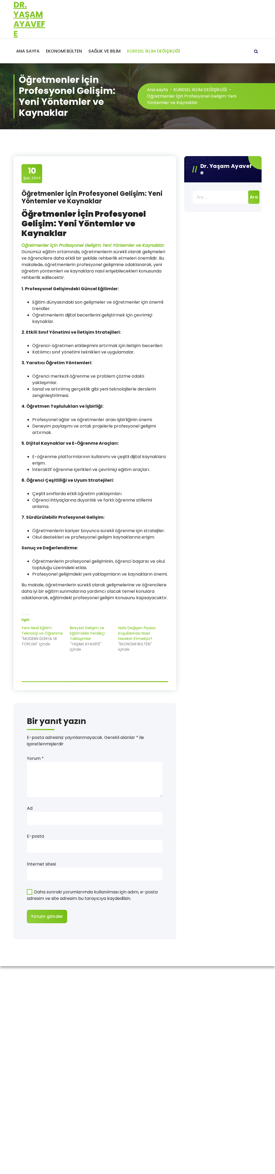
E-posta (35, 836)
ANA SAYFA (27, 51)
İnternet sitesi (41, 864)
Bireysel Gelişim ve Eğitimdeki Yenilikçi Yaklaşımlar (87, 633)
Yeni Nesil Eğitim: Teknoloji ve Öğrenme (42, 630)
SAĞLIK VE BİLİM (104, 51)
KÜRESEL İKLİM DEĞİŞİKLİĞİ (153, 51)
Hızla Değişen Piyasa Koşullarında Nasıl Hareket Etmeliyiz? (136, 633)
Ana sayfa (157, 90)
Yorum (35, 758)
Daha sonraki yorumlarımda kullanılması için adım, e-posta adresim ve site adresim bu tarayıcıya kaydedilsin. (92, 895)
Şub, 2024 (32, 173)
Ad (29, 808)
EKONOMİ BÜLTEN (64, 51)
